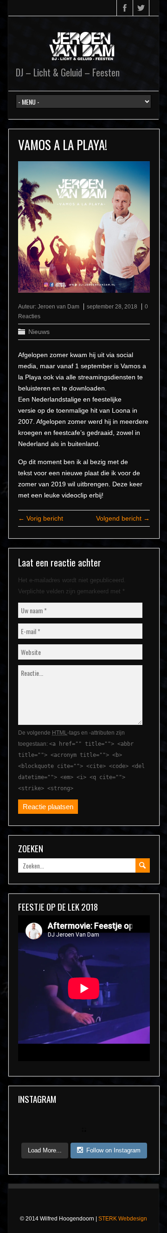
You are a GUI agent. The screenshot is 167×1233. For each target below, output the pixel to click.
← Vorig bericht (40, 518)
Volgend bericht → (123, 518)
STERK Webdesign (122, 1218)
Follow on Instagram (113, 1150)
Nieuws (39, 331)
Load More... (45, 1150)
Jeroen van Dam (58, 306)
